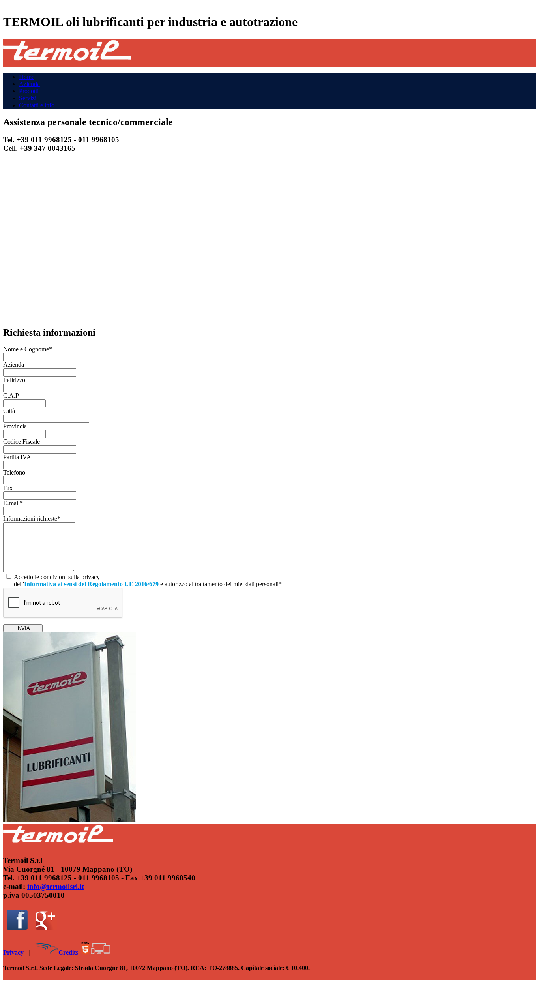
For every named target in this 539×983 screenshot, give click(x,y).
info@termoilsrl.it (55, 886)
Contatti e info (36, 105)
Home (26, 76)
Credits (68, 952)
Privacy (13, 952)
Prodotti (29, 91)
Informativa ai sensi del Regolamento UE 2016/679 (91, 584)
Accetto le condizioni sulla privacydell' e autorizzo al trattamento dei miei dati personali (148, 580)
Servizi (27, 98)
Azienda (29, 84)
